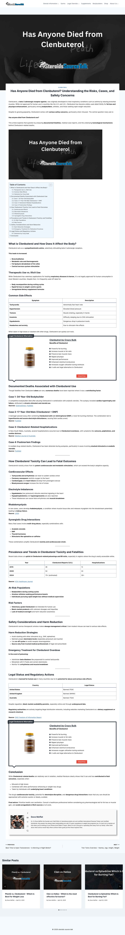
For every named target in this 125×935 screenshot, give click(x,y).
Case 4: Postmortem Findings (23, 205)
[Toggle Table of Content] (50, 184)
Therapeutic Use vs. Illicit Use (22, 190)
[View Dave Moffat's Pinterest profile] (27, 822)
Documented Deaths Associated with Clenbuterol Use (29, 196)
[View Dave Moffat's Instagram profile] (27, 826)
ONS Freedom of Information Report (28, 717)
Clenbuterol (62, 87)
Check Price (81, 376)
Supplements (86, 3)
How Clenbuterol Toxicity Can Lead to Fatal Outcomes (29, 207)
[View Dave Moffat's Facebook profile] (27, 813)
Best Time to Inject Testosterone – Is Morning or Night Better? (28, 846)
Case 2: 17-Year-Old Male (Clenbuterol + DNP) (28, 200)
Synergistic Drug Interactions (23, 215)
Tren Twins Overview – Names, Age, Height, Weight (100, 846)
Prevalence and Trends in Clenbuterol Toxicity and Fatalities (31, 218)
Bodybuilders (97, 3)
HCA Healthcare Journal (24, 581)
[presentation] (21, 877)
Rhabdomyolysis (19, 213)
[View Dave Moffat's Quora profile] (27, 830)
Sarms (63, 3)
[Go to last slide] (5, 886)
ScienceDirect (21, 406)
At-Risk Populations (20, 220)
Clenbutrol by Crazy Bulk (21, 194)
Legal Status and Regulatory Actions (23, 231)
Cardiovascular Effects (21, 209)
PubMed (30, 406)
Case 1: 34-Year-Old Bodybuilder (24, 198)
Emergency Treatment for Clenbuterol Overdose (28, 229)
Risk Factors (18, 222)
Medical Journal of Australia (25, 436)
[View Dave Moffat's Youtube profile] (27, 817)
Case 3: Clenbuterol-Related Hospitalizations (27, 203)
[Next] (119, 886)
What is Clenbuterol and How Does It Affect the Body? (29, 187)
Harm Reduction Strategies (22, 227)
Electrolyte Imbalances (21, 211)
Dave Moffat (37, 817)
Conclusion (14, 236)
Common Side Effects (20, 192)
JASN (17, 513)
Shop (106, 3)
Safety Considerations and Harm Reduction (25, 225)
